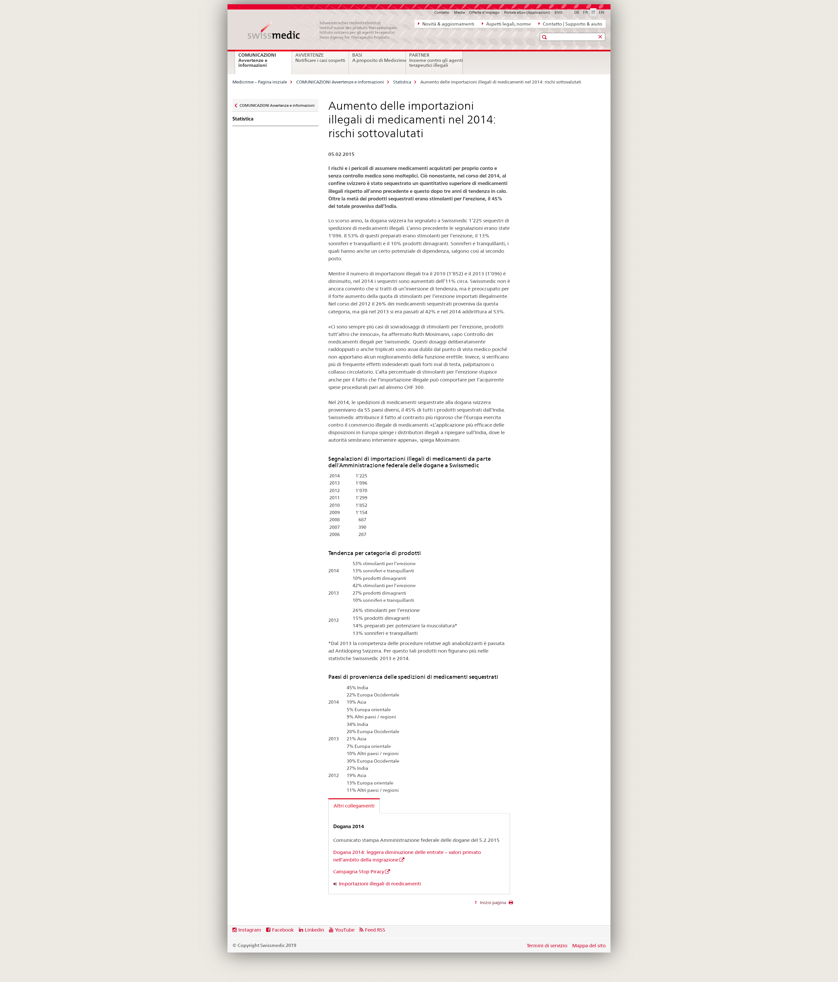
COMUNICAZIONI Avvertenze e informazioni (260, 62)
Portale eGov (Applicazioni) (527, 12)
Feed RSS (375, 930)
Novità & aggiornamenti (447, 24)
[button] (545, 37)
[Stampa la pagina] (511, 904)
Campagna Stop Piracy (358, 871)
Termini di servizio (547, 945)
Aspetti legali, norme (508, 24)
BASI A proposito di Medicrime (379, 57)
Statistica (402, 81)
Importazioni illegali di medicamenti (380, 883)
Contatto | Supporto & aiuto (572, 24)
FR (585, 12)
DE (576, 12)
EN (601, 12)
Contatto (441, 12)
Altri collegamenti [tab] (354, 806)
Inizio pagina (492, 902)
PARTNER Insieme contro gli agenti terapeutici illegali (436, 60)
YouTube (345, 930)
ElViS (559, 12)
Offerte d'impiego (484, 12)
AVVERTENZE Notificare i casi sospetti (320, 57)
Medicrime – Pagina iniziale (259, 81)
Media (459, 12)
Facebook (283, 930)
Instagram (249, 930)
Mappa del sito (589, 945)
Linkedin (314, 930)
